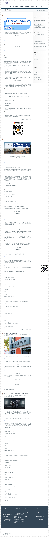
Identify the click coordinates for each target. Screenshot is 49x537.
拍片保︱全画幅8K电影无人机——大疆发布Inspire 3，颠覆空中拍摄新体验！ (17, 138)
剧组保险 (5, 396)
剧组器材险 (25, 140)
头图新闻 (16, 334)
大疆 (27, 140)
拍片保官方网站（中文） (37, 59)
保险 (29, 395)
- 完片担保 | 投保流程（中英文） (38, 41)
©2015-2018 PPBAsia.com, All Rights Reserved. (18, 533)
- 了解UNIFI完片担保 (37, 39)
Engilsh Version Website (37, 57)
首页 (10, 6)
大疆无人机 (19, 140)
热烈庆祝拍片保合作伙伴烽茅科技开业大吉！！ (12, 333)
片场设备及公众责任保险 (37, 24)
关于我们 (37, 6)
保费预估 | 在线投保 (15, 6)
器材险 (5, 335)
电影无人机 (16, 140)
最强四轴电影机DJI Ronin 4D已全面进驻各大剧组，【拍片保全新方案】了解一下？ (17, 394)
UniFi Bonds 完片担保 (37, 69)
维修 (8, 335)
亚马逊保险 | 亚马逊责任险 (37, 77)
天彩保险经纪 (36, 72)
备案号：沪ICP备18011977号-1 (7, 534)
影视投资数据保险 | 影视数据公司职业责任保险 (40, 46)
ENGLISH (42, 6)
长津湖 (13, 396)
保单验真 (35, 61)
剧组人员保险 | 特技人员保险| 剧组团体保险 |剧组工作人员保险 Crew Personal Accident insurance (40, 17)
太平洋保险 (35, 70)
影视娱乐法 (21, 395)
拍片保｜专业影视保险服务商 (38, 79)
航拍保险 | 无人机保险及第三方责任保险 (8, 140)
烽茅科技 (7, 335)
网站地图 (35, 54)
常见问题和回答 (27, 512)
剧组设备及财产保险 (37, 22)
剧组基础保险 (16, 395)
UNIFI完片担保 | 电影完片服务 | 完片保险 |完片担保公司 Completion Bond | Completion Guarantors (40, 38)
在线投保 (21, 6)
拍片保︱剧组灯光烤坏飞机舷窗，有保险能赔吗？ (12, 15)
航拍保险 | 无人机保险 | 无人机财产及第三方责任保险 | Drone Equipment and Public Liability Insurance (40, 27)
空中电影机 (22, 140)
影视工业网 (35, 74)
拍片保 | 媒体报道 (19, 334)
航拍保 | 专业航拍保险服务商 (40, 516)
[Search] (45, 6)
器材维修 (29, 334)
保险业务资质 (36, 62)
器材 (26, 334)
